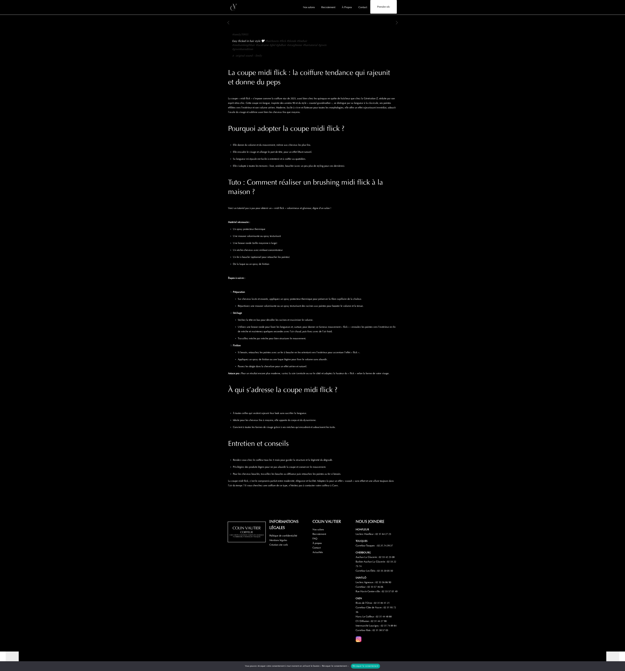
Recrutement (319, 534)
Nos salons (318, 529)
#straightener (294, 45)
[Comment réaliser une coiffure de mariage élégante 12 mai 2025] (615, 658)
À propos (317, 543)
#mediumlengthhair (243, 45)
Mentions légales (278, 540)
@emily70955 (240, 34)
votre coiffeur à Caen (327, 485)
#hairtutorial (310, 45)
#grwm (322, 45)
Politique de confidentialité (283, 535)
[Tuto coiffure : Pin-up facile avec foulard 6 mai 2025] (9, 658)
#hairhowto (272, 41)
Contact (316, 547)
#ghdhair (281, 45)
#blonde (291, 41)
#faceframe (262, 45)
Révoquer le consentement (365, 666)
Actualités (317, 552)
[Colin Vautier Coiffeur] (234, 7)
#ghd (272, 45)
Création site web (278, 544)
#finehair (302, 41)
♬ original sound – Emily (247, 55)
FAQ (314, 538)
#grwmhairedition (242, 49)
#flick (282, 41)
